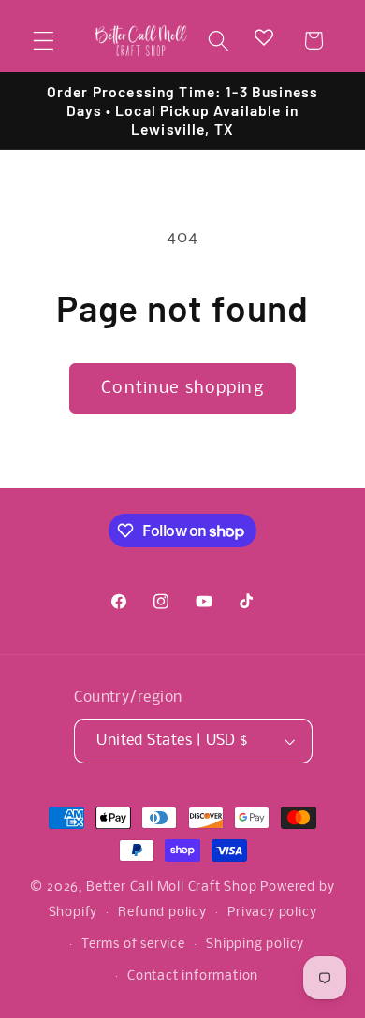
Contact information (192, 976)
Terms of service (133, 945)
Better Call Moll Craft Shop (171, 887)
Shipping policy (255, 945)
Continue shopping (182, 388)
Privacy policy (271, 913)
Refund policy (162, 913)
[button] (43, 41)
